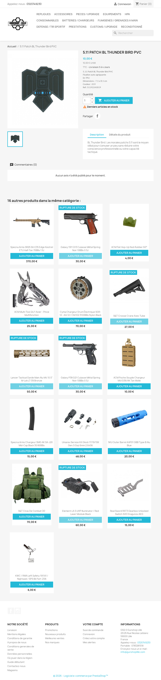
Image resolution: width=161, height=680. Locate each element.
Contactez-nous (16, 666)
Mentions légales (16, 634)
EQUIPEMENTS (112, 14)
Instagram (18, 611)
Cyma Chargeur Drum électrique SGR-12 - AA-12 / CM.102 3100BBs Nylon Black (80, 313)
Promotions (51, 630)
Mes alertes (89, 642)
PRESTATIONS (77, 26)
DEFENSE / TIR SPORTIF (50, 26)
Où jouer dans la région (19, 657)
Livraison (12, 630)
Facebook (11, 611)
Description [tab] (97, 134)
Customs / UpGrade (103, 26)
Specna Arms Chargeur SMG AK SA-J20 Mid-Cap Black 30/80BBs (32, 444)
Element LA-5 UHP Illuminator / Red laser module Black (80, 512)
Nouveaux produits (55, 634)
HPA (127, 14)
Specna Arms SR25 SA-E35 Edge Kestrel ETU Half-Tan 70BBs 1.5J (31, 249)
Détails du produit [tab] (119, 134)
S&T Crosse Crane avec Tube (129, 315)
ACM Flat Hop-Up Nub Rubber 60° (129, 247)
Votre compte (93, 624)
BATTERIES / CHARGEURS (78, 20)
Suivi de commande (93, 630)
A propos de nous (16, 642)
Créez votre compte (94, 638)
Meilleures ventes (54, 638)
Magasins (12, 670)
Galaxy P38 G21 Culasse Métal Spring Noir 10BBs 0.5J (80, 379)
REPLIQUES (43, 14)
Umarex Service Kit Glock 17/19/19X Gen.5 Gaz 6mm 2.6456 (80, 444)
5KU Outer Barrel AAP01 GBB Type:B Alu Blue (129, 444)
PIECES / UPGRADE (87, 14)
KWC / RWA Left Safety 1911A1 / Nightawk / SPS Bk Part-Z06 (31, 577)
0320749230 (34, 4)
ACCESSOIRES (63, 14)
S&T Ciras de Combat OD (31, 510)
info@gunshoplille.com (133, 651)
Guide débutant (16, 662)
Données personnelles (19, 653)
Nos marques (52, 642)
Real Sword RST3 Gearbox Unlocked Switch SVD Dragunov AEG (129, 512)
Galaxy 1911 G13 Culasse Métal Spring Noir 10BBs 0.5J (80, 249)
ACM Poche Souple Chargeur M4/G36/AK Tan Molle (129, 379)
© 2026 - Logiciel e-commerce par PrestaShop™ (80, 675)
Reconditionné (131, 26)
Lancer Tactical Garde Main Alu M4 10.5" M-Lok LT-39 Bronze (32, 379)
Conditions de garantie (19, 638)
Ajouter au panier (113, 100)
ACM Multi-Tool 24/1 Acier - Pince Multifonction (31, 313)
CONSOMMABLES (47, 20)
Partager (97, 116)
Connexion (89, 634)
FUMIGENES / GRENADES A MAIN (118, 20)
